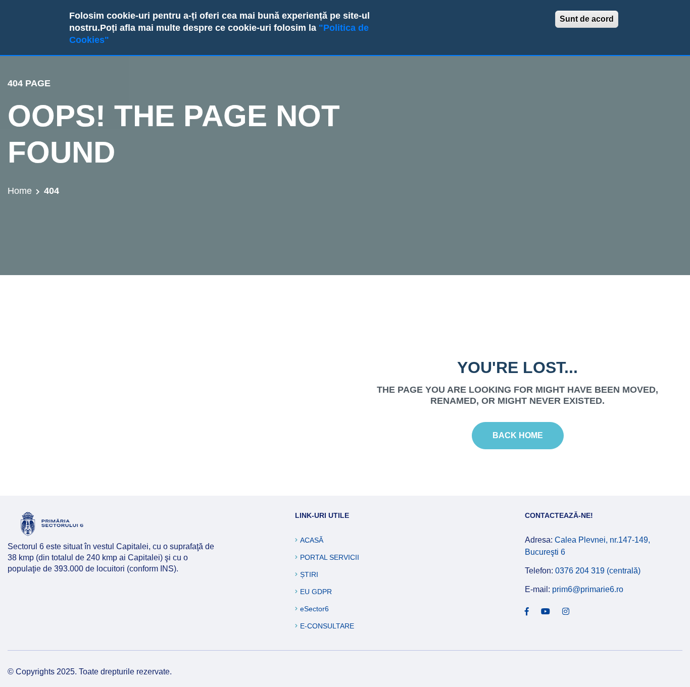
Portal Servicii (329, 557)
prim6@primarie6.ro (587, 589)
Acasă (311, 540)
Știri (309, 574)
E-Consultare (327, 626)
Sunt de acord (587, 19)
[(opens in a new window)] (527, 612)
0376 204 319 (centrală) (597, 570)
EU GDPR (316, 592)
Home (20, 191)
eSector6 (314, 609)
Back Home (517, 435)
